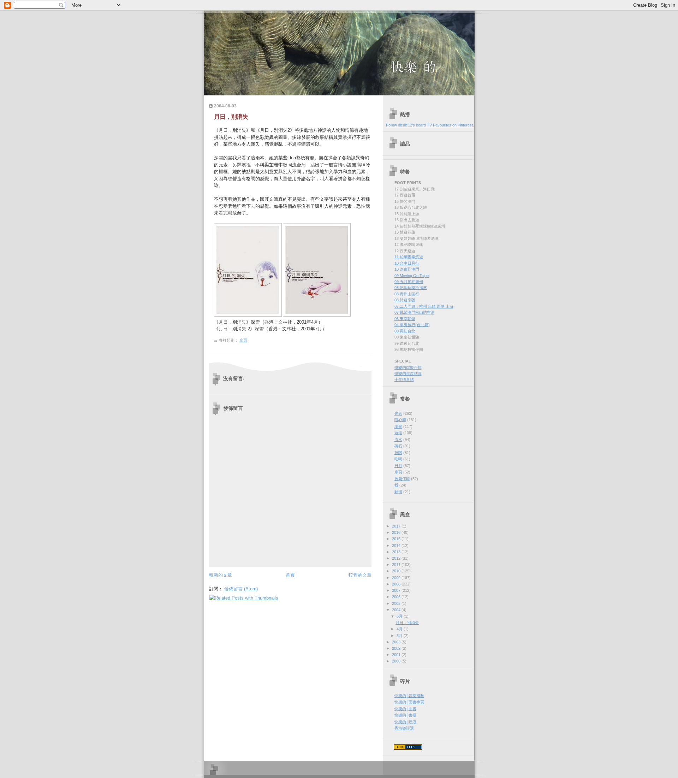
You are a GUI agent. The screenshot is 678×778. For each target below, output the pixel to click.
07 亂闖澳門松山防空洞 (414, 312)
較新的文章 (220, 575)
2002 (397, 648)
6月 (400, 616)
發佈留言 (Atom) (241, 588)
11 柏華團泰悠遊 (408, 257)
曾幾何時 (402, 479)
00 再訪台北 (404, 331)
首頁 (290, 575)
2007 (397, 590)
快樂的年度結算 (408, 373)
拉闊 (398, 452)
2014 (397, 545)
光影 (398, 413)
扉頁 (243, 340)
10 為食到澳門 (406, 269)
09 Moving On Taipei (411, 275)
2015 (397, 539)
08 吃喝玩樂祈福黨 (410, 287)
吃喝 (398, 459)
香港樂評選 (404, 728)
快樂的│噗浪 (405, 722)
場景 (398, 426)
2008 (397, 584)
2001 (397, 655)
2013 (397, 552)
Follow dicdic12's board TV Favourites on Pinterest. (430, 125)
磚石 (398, 446)
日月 (398, 466)
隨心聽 (400, 420)
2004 (397, 610)
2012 (397, 558)
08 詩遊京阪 (404, 300)
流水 (398, 439)
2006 (397, 597)
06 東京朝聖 (404, 319)
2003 (397, 642)
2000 (397, 661)
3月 (400, 635)
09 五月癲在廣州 (408, 281)
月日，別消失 (231, 116)
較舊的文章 (360, 575)
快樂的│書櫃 (405, 715)
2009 (397, 578)
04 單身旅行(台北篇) (412, 325)
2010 (397, 571)
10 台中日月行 (406, 263)
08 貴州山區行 (406, 294)
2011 (397, 564)
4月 (400, 629)
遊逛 (398, 433)
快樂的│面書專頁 (409, 702)
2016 (397, 532)
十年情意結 (404, 379)
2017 (397, 526)
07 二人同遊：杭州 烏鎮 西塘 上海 (423, 306)
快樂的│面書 (405, 709)
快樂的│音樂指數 (409, 696)
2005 (397, 603)
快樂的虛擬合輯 (408, 367)
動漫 (398, 492)
